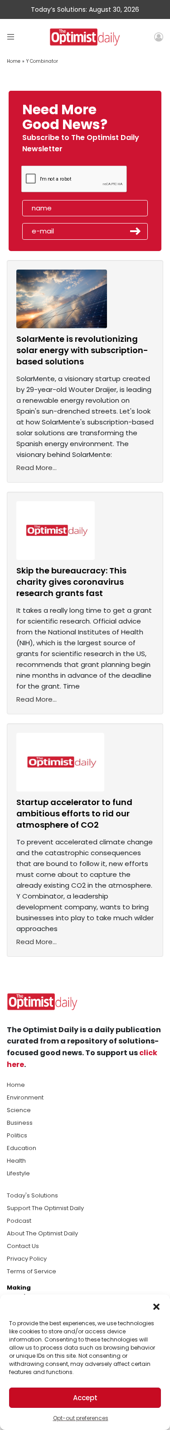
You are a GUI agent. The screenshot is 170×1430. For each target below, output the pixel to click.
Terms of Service (31, 1271)
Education (21, 1148)
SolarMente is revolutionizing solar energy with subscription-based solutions (82, 350)
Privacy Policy (27, 1258)
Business (20, 1122)
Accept (85, 1397)
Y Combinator (42, 61)
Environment (25, 1097)
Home (13, 61)
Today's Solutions (32, 1195)
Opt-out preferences (80, 1418)
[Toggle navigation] (11, 37)
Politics (17, 1135)
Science (19, 1110)
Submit (135, 231)
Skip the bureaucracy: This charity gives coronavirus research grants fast (71, 582)
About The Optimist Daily (42, 1233)
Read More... (36, 467)
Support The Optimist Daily (45, 1208)
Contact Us (23, 1246)
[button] (156, 1305)
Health (16, 1160)
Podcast (19, 1220)
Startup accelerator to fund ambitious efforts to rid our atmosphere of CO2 (74, 813)
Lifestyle (18, 1173)
